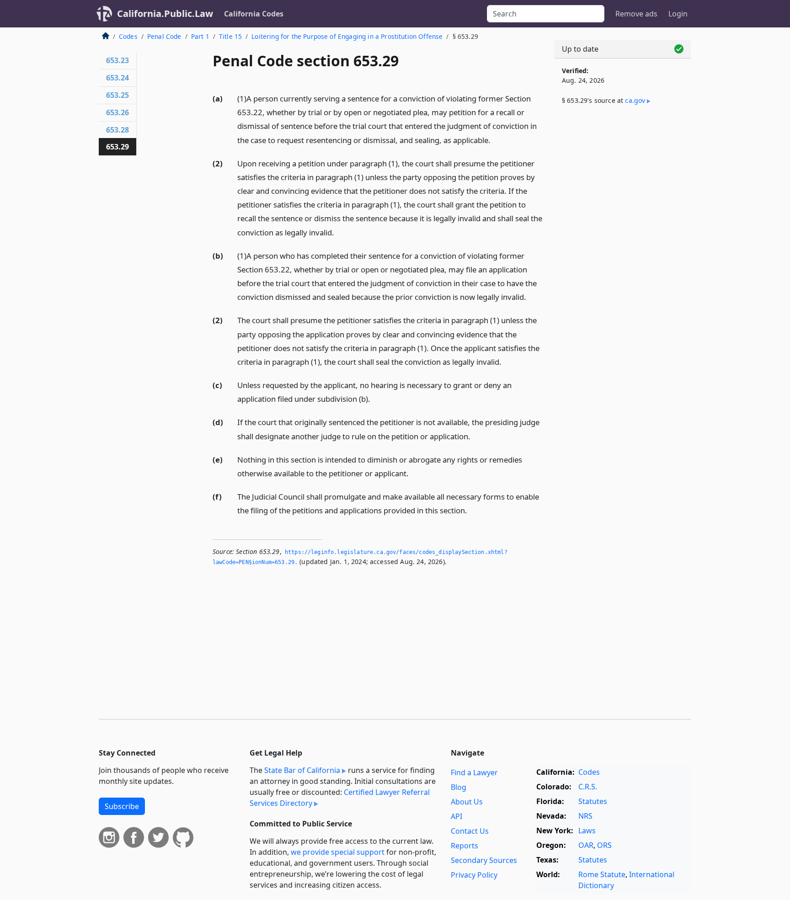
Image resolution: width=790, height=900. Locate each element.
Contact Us (470, 831)
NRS (585, 816)
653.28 (117, 130)
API (456, 816)
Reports (464, 846)
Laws (587, 830)
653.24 (117, 78)
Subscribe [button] (122, 806)
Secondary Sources (484, 860)
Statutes (592, 801)
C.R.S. (587, 787)
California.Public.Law (165, 13)
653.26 (117, 112)
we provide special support (337, 852)
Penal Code (164, 36)
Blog (458, 787)
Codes (128, 36)
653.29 (117, 147)
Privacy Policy (474, 875)
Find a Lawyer (474, 772)
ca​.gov (635, 100)
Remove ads (636, 14)
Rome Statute (601, 874)
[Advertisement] (622, 264)
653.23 (117, 60)
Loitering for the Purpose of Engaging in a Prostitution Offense (347, 36)
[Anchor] (495, 140)
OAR (585, 845)
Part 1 (200, 36)
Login (678, 14)
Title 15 (230, 36)
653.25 (117, 95)
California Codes (253, 14)
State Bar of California (302, 770)
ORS (604, 845)
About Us (467, 802)
